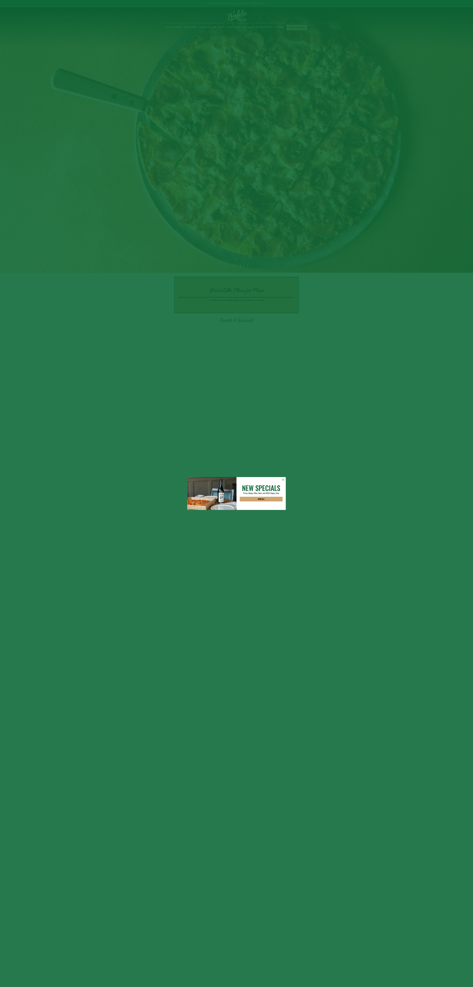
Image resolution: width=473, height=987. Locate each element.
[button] (283, 479)
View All (261, 499)
